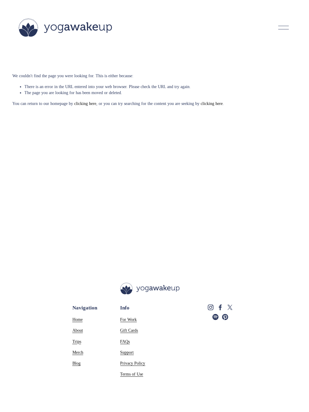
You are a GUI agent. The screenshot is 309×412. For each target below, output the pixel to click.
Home (77, 319)
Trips (76, 341)
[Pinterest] (225, 317)
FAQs (125, 341)
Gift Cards (129, 330)
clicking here (85, 103)
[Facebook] (220, 307)
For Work (128, 319)
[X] (230, 307)
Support (127, 352)
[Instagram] (211, 307)
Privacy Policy (132, 363)
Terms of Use (131, 374)
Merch (77, 352)
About (77, 330)
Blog (76, 363)
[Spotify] (215, 317)
